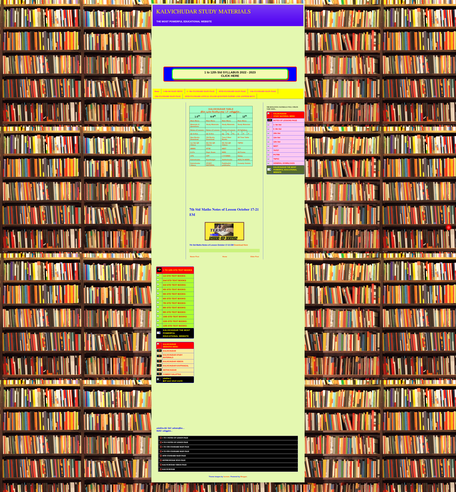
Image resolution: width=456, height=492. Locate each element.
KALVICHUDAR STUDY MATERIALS (203, 11)
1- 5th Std (277, 125)
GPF (208, 156)
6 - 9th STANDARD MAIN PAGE (201, 91)
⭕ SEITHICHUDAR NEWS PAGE (172, 460)
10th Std (276, 133)
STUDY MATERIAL (210, 164)
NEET (224, 148)
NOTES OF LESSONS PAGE (285, 120)
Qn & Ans (194, 134)
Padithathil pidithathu (226, 164)
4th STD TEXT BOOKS (174, 289)
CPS (192, 156)
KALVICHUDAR (169, 351)
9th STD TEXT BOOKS (174, 312)
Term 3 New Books (226, 138)
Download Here (241, 245)
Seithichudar (227, 160)
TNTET (276, 150)
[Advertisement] (227, 42)
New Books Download (195, 138)
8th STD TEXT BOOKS (174, 307)
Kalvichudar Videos (195, 164)
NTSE (208, 148)
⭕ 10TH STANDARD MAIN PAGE (173, 456)
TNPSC (240, 143)
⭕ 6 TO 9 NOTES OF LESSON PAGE (174, 442)
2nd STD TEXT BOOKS (174, 280)
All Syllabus (242, 130)
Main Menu (194, 121)
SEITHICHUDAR (169, 370)
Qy (223, 134)
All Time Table (243, 137)
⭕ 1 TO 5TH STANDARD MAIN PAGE (174, 447)
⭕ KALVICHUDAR (167, 469)
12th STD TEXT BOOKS (175, 326)
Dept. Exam (210, 152)
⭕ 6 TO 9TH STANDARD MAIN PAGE (174, 451)
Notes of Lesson (197, 130)
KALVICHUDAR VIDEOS (173, 361)
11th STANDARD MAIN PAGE (263, 91)
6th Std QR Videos (210, 144)
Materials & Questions (194, 125)
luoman (226, 477)
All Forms (241, 152)
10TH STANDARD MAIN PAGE (232, 91)
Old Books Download (210, 138)
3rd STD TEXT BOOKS (174, 285)
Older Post (254, 257)
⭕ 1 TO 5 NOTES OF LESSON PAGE (174, 438)
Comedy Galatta (244, 163)
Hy (228, 134)
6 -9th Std (277, 129)
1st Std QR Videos (194, 144)
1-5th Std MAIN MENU (173, 91)
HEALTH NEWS (244, 160)
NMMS (192, 148)
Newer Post (194, 257)
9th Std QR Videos (226, 144)
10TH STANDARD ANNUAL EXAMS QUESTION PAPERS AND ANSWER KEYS (220, 96)
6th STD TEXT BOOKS (174, 298)
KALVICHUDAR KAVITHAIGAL (176, 366)
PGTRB (276, 155)
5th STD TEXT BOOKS (174, 294)
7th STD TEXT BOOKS (174, 303)
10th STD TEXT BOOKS (175, 316)
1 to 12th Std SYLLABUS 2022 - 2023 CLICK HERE (230, 74)
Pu (233, 134)
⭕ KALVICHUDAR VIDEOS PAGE (173, 465)
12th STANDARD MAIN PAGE (168, 96)
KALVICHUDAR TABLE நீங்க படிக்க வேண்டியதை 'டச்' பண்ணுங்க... (221, 110)
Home (156, 91)
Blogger (243, 477)
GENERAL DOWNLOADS (284, 163)
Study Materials (212, 124)
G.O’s (192, 152)
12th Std (276, 142)
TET (239, 148)
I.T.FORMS (226, 156)
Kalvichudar (195, 160)
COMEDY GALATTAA (172, 374)
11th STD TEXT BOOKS (175, 321)
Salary (240, 156)
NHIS (224, 152)
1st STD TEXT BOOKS (174, 276)
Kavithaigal (210, 160)
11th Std (276, 138)
